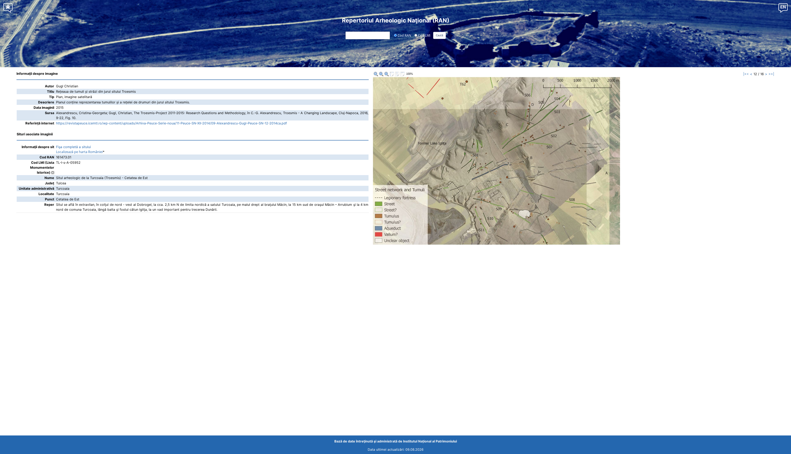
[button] (783, 8)
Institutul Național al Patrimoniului (430, 441)
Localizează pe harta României (79, 152)
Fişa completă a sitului (73, 147)
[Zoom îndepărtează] (386, 73)
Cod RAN (404, 35)
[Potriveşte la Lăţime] (402, 73)
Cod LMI (423, 35)
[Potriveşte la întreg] (391, 73)
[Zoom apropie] (375, 73)
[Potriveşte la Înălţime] (397, 73)
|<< (746, 74)
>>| (771, 74)
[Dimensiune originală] (381, 73)
